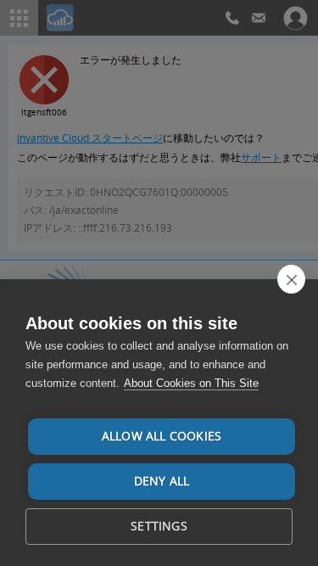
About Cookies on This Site (191, 383)
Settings (159, 526)
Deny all (162, 481)
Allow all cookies (161, 436)
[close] (291, 279)
